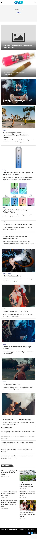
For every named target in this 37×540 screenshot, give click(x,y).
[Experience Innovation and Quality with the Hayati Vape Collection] (18, 157)
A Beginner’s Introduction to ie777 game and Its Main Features (9, 493)
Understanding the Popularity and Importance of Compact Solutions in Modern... (15, 135)
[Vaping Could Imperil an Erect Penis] (18, 296)
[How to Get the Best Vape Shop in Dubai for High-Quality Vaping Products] (18, 92)
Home (16, 9)
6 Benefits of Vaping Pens (12, 276)
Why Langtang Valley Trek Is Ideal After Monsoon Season (18, 431)
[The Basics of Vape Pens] (18, 369)
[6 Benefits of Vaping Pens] (18, 260)
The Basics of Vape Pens (11, 384)
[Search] (35, 2)
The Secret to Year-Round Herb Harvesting (18, 224)
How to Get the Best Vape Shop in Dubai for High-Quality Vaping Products (18, 101)
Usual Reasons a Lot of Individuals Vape (17, 419)
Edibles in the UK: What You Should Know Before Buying (27, 514)
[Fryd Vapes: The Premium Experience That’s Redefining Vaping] (18, 37)
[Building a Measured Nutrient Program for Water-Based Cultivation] (28, 475)
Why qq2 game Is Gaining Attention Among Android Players (27, 493)
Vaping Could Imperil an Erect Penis (15, 311)
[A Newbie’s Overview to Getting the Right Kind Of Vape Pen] (18, 331)
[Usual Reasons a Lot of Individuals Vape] (18, 404)
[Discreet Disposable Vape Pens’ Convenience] (18, 64)
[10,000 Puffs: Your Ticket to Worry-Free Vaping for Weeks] (18, 194)
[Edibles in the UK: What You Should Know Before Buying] (28, 505)
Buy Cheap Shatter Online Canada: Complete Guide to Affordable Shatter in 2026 (9, 503)
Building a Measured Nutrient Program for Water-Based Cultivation (27, 484)
